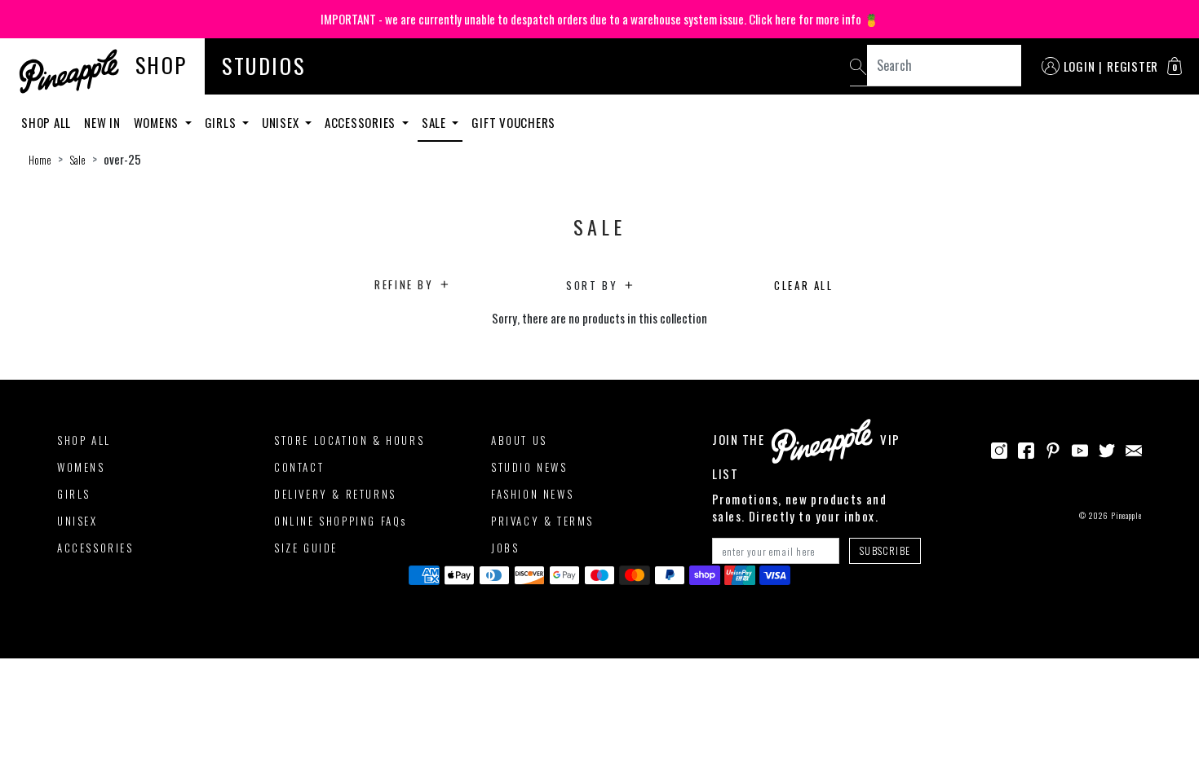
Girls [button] (222, 122)
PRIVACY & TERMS (542, 521)
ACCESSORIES (95, 547)
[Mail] (1134, 448)
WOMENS (81, 467)
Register (1132, 66)
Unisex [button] (282, 122)
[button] (1174, 66)
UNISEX (77, 521)
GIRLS (74, 494)
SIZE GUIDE (306, 547)
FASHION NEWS (532, 494)
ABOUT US (519, 440)
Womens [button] (158, 122)
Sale (77, 160)
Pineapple (1126, 515)
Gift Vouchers (513, 122)
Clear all (803, 285)
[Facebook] (1026, 448)
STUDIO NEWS (529, 467)
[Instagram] (999, 448)
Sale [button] (435, 122)
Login (1079, 66)
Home (40, 160)
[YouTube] (1080, 448)
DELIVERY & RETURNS (335, 494)
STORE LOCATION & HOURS (349, 440)
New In (102, 122)
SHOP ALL (84, 440)
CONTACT (299, 467)
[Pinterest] (1053, 448)
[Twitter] (1107, 448)
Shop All (46, 122)
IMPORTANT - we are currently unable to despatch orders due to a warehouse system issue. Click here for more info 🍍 (600, 19)
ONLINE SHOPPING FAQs (340, 521)
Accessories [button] (362, 122)
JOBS (505, 547)
